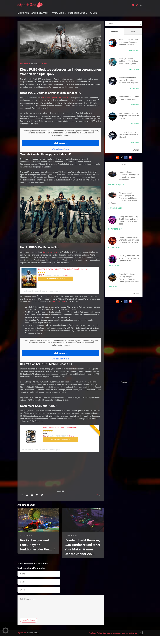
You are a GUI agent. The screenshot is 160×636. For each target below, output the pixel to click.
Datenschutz (107, 633)
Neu (133, 32)
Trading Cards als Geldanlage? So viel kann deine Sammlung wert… (128, 61)
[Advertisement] (60, 472)
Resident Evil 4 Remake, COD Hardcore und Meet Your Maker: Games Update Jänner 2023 (82, 547)
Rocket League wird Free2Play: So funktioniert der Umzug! (37, 544)
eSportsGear (22, 633)
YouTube (92, 633)
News (44, 64)
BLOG (124, 164)
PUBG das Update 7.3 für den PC (55, 98)
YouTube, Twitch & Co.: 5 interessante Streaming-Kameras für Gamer (128, 42)
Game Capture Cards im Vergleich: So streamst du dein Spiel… (129, 115)
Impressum (117, 633)
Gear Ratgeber (39, 13)
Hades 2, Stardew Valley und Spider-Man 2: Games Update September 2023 (129, 239)
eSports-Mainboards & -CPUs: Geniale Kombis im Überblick (128, 134)
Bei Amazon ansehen (55, 279)
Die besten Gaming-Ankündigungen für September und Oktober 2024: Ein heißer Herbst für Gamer (122, 198)
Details (67, 275)
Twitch (99, 633)
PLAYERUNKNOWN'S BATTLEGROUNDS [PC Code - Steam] (63, 269)
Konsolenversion (50, 252)
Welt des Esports (59, 301)
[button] (117, 157)
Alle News (23, 13)
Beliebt (114, 32)
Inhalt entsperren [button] (61, 143)
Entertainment (76, 13)
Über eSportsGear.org (129, 633)
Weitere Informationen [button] (60, 149)
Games (93, 13)
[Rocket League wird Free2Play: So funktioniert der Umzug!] (38, 520)
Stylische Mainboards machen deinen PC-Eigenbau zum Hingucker (128, 80)
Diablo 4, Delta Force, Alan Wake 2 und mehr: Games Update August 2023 (129, 258)
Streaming (58, 13)
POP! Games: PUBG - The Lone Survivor (60, 428)
